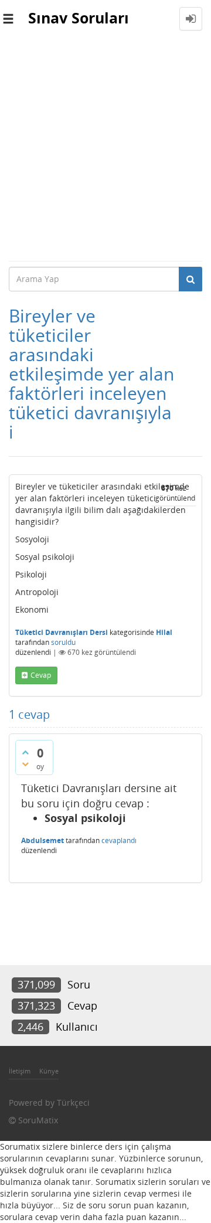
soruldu (63, 642)
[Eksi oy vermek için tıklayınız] (25, 764)
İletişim (19, 1070)
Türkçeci (73, 1102)
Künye (49, 1070)
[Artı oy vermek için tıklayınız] (25, 752)
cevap (40, 675)
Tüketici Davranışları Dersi (61, 632)
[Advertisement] (105, 148)
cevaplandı (119, 840)
